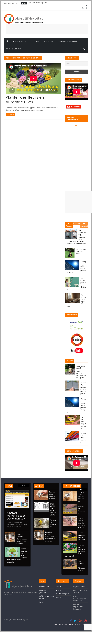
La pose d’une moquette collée (52, 495)
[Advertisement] (47, 29)
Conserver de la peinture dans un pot (81, 496)
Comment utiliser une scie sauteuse (81, 536)
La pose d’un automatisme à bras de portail (83, 388)
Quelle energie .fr (62, 594)
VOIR (23, 486)
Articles (34, 41)
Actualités (48, 41)
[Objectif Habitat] (7, 41)
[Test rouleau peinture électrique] (72, 277)
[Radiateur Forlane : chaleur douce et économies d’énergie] (10, 533)
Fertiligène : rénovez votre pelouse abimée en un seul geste (81, 372)
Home (55, 624)
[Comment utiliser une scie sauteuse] (70, 532)
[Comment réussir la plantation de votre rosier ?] (70, 544)
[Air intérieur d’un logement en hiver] (73, 293)
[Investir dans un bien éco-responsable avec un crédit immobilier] (12, 548)
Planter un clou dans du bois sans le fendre (81, 522)
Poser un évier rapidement (53, 523)
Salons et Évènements (67, 41)
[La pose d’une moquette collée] (41, 491)
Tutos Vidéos (18, 41)
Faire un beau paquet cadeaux (83, 422)
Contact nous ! (44, 587)
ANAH (58, 587)
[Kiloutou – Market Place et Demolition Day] (17, 491)
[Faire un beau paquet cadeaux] (73, 416)
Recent (77, 223)
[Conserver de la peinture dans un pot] (70, 492)
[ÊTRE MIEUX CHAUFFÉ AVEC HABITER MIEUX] (42, 503)
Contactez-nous (13, 49)
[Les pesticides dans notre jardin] (70, 248)
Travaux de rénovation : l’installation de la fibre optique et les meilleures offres (56, 3)
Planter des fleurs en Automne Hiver (25, 99)
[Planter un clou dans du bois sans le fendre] (70, 517)
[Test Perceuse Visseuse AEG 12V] (70, 560)
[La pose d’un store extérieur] (72, 432)
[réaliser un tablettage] (70, 505)
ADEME (59, 597)
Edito (41, 602)
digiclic (58, 590)
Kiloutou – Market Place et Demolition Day (16, 515)
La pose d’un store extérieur (83, 437)
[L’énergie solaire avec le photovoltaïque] (72, 260)
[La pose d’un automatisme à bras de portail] (72, 382)
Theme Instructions (75, 624)
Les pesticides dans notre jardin (81, 251)
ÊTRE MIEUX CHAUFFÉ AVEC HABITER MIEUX (53, 509)
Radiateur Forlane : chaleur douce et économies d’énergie (21, 538)
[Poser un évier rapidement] (42, 519)
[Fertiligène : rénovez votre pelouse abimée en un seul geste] (70, 366)
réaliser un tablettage (81, 509)
